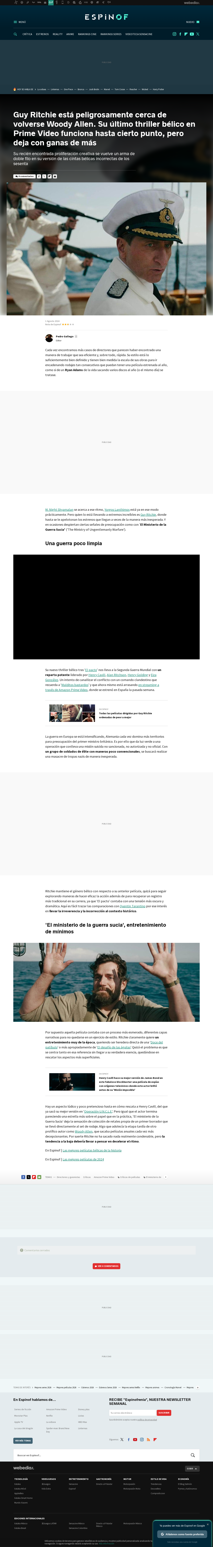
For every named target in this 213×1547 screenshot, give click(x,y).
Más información (106, 1543)
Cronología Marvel (173, 1387)
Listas (81, 1415)
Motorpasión (129, 1484)
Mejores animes (152, 1387)
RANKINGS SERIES (111, 34)
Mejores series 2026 (43, 1387)
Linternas (55, 89)
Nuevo (190, 22)
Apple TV (18, 1421)
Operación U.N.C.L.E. (98, 1111)
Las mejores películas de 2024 (83, 1159)
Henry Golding (138, 675)
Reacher (133, 89)
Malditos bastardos (74, 685)
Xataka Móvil (20, 1488)
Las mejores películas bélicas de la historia (92, 1150)
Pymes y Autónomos (187, 1488)
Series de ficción (22, 1409)
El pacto (91, 670)
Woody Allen (84, 1131)
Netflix (49, 1415)
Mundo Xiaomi (21, 1502)
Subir (190, 1468)
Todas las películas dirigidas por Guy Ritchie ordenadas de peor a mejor (125, 715)
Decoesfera (156, 1488)
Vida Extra (46, 1488)
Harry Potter (158, 89)
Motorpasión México (132, 1523)
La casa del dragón (23, 1428)
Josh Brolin (94, 89)
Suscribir (164, 1412)
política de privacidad (147, 1419)
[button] (66, 336)
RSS (148, 1439)
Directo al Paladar (104, 1484)
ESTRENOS (42, 34)
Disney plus (84, 1409)
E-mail (55, 176)
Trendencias (156, 1484)
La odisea (41, 89)
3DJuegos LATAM (49, 1523)
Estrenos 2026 (88, 1387)
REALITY (57, 34)
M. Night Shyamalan (59, 509)
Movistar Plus (21, 1415)
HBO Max (82, 1421)
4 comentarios (26, 176)
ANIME (70, 34)
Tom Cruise (120, 89)
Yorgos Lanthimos (117, 509)
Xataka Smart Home (23, 1498)
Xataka (17, 1484)
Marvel (107, 89)
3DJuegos (46, 1484)
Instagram (174, 34)
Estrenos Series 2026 (108, 1387)
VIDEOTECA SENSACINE (138, 34)
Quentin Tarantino (132, 906)
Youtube (192, 34)
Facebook (180, 34)
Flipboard (186, 34)
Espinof (106, 17)
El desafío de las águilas (113, 1047)
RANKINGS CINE (87, 34)
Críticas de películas (130, 1177)
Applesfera (18, 1493)
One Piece (68, 89)
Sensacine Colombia (78, 1528)
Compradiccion (158, 1493)
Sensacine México (77, 1523)
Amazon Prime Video (104, 1177)
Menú (22, 22)
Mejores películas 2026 (67, 1387)
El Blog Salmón (185, 1484)
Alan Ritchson (116, 675)
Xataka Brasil (20, 1528)
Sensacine (73, 1484)
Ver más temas (23, 1440)
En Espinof (103, 709)
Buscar (193, 1455)
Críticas (87, 1177)
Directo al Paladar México (104, 1525)
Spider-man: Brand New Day (57, 1430)
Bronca (81, 89)
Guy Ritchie (148, 514)
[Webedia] (23, 1468)
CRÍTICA (27, 34)
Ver (108, 1266)
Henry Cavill (96, 675)
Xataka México (20, 1523)
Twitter (198, 34)
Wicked (145, 89)
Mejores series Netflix (131, 1387)
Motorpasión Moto (131, 1488)
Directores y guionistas (68, 1177)
